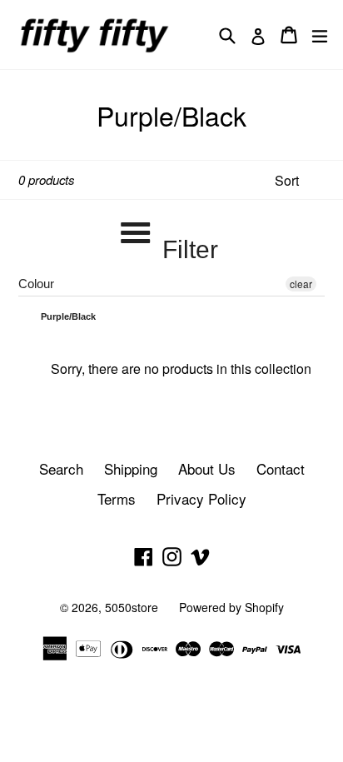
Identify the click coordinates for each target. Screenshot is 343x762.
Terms (116, 498)
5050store (131, 607)
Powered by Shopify (231, 607)
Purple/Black (67, 316)
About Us (207, 468)
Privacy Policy (201, 498)
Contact (280, 468)
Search (61, 468)
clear (301, 283)
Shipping (130, 468)
